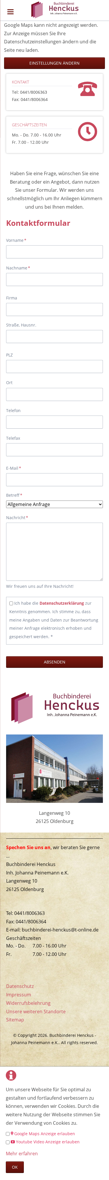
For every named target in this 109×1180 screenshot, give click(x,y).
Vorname (16, 240)
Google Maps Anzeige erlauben (44, 1133)
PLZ (9, 355)
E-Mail (15, 468)
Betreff (15, 495)
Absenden (54, 662)
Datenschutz (20, 986)
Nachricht (17, 517)
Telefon (13, 410)
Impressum (18, 994)
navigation (10, 11)
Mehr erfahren (22, 1153)
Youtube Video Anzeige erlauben (48, 1141)
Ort (9, 382)
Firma (11, 298)
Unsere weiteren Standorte (36, 1011)
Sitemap (15, 1019)
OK (15, 1167)
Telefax (13, 438)
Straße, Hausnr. (21, 325)
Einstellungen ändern (54, 63)
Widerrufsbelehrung (28, 1003)
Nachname (18, 268)
